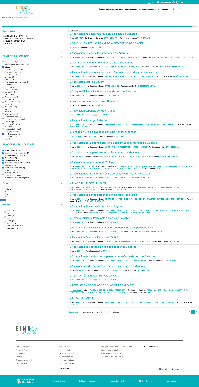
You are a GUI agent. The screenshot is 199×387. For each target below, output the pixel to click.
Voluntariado (143, 38)
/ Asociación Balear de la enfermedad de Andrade (99, 52)
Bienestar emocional (24, 360)
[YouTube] (182, 2)
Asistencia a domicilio (115, 76)
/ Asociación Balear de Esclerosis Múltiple (94, 237)
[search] (173, 9)
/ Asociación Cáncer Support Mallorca (92, 162)
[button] (32, 31)
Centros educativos (66, 353)
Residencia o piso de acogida (132, 199)
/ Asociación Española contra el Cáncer (93, 110)
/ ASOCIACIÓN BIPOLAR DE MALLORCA (93, 275)
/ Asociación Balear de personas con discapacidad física (103, 194)
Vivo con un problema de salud (113, 357)
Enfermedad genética (162, 57)
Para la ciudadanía (23, 347)
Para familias (63, 368)
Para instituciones (151, 347)
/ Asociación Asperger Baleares (88, 120)
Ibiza (77, 48)
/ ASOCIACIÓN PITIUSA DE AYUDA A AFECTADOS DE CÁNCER (106, 43)
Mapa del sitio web (116, 381)
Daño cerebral (173, 147)
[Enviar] (194, 24)
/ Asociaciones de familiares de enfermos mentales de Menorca (107, 266)
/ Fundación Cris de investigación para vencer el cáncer (103, 131)
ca (153, 2)
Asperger (74, 126)
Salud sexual (123, 189)
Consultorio (134, 67)
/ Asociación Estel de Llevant (87, 81)
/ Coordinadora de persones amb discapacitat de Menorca (104, 152)
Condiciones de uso (57, 381)
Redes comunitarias (66, 363)
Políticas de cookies (87, 381)
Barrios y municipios (66, 350)
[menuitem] (111, 9)
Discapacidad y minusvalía (171, 67)
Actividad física (22, 350)
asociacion (76, 137)
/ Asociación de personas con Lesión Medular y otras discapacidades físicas (115, 72)
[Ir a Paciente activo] (30, 9)
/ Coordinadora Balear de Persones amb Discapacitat (101, 62)
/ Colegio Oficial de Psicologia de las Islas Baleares (100, 217)
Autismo (84, 126)
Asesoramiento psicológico (117, 124)
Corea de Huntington (97, 212)
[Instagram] (177, 2)
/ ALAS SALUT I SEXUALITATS (88, 183)
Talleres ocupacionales (91, 168)
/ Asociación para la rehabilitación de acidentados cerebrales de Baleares (113, 142)
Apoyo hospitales (113, 168)
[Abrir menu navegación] (180, 9)
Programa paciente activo (111, 353)
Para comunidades (65, 347)
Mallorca (79, 57)
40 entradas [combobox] (75, 312)
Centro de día (111, 199)
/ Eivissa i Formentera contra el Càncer (93, 101)
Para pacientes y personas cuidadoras (116, 347)
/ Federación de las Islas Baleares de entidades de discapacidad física (111, 227)
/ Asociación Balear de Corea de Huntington (96, 206)
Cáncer (101, 48)
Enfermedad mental (147, 86)
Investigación (111, 57)
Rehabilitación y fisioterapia (118, 147)
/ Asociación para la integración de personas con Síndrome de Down (110, 173)
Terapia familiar (139, 124)
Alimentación (21, 353)
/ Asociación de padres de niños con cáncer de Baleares (103, 246)
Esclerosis (174, 241)
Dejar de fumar (22, 363)
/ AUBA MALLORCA (81, 298)
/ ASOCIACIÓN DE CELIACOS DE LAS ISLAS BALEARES (102, 285)
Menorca (79, 38)
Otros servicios (111, 38)
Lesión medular (180, 76)
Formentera (106, 187)
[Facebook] (173, 2)
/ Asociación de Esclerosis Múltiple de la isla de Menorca (103, 33)
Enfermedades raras (183, 57)
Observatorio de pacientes (111, 350)
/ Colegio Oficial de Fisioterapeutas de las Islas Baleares (103, 91)
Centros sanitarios (65, 357)
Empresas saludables (66, 360)
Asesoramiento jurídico (116, 67)
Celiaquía (151, 293)
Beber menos (21, 357)
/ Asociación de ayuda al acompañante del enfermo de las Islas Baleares (112, 256)
